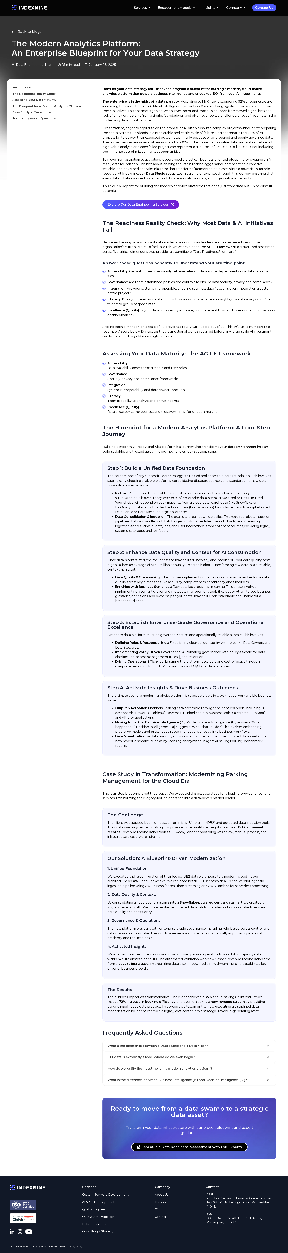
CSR (158, 1209)
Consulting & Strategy (97, 1231)
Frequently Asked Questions (34, 118)
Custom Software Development (105, 1194)
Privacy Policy (74, 1246)
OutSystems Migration (98, 1217)
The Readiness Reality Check (34, 94)
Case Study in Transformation (34, 112)
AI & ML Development (98, 1202)
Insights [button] (209, 8)
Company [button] (234, 8)
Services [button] (141, 8)
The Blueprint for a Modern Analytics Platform (47, 106)
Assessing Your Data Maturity (34, 100)
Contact (160, 1217)
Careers (160, 1202)
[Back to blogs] (13, 31)
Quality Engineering (96, 1209)
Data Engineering (94, 1224)
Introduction (21, 87)
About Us (161, 1194)
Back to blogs (30, 32)
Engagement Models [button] (175, 8)
